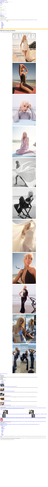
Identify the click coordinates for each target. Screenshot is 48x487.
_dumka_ (38, 424)
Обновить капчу (2, 15)
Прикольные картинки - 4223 (7, 400)
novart (19, 424)
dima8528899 (5, 424)
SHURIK (24, 424)
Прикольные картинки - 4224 (7, 395)
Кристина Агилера (2, 373)
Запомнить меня (6, 2)
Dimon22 (8, 424)
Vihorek (25, 424)
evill (11, 424)
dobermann (10, 424)
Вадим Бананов (2, 375)
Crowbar (3, 424)
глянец (6, 373)
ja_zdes (16, 424)
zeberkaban (32, 424)
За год (2, 382)
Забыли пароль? (2, 2)
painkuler (21, 424)
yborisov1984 (30, 424)
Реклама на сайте (5, 425)
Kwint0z (18, 424)
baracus (1, 424)
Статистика (1, 0)
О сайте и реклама (5, 0)
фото (5, 373)
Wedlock (27, 424)
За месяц (2, 381)
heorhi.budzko (13, 424)
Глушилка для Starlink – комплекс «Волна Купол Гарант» (10, 386)
